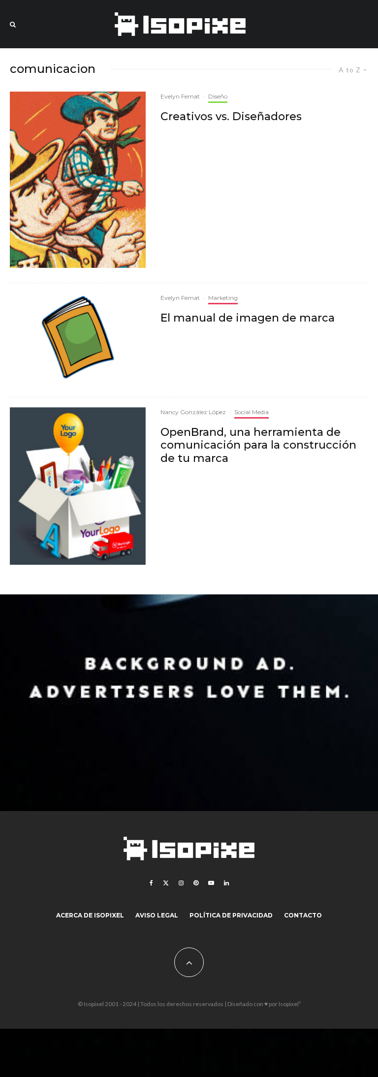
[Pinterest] (196, 883)
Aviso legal (156, 915)
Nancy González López (193, 412)
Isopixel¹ (290, 1004)
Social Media (251, 412)
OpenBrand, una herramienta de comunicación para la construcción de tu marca (258, 445)
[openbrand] (78, 486)
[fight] (78, 180)
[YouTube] (211, 883)
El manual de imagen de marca (247, 318)
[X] (166, 883)
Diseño (217, 96)
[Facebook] (151, 883)
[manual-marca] (78, 337)
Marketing (223, 297)
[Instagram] (181, 883)
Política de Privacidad (231, 915)
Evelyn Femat (180, 96)
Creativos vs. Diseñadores (231, 116)
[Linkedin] (226, 883)
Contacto (303, 915)
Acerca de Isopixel (90, 915)
